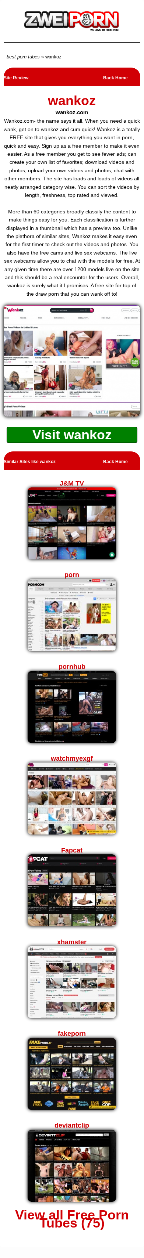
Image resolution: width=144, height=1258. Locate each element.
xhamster (72, 942)
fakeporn (72, 1033)
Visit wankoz (72, 434)
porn (71, 574)
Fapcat (71, 850)
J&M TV (72, 483)
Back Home (115, 77)
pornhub (72, 666)
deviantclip (72, 1125)
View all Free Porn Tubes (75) (72, 1219)
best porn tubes (23, 57)
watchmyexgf (72, 758)
